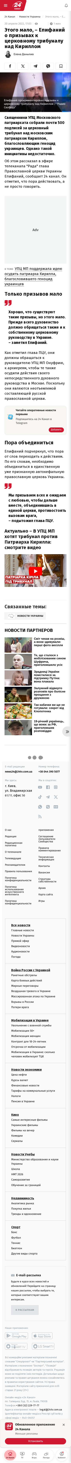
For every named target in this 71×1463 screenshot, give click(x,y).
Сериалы (17, 1141)
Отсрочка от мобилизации (28, 1046)
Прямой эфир (20, 941)
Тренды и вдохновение (26, 1214)
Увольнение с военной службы (31, 1025)
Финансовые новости (25, 1085)
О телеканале (13, 852)
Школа (15, 1169)
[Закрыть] (64, 1425)
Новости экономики (26, 1069)
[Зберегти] (61, 66)
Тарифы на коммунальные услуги (33, 1090)
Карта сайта (45, 894)
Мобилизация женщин (26, 1036)
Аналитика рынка (22, 1203)
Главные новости (22, 930)
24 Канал (10, 16)
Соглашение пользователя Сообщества (46, 839)
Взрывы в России (22, 1001)
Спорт (15, 1227)
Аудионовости (20, 951)
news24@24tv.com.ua (18, 771)
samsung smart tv (43, 1346)
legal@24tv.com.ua (51, 1409)
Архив (42, 888)
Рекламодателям (15, 865)
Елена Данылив (24, 54)
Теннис (16, 1242)
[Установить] (35, 1433)
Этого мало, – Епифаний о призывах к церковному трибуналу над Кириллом (55, 16)
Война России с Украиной (30, 970)
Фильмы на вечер (22, 1130)
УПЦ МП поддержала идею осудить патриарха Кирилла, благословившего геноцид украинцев (33, 276)
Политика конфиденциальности (18, 879)
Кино (15, 1114)
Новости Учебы (23, 1154)
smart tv (16, 1346)
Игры (41, 901)
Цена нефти (19, 1074)
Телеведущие (13, 858)
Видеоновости (20, 946)
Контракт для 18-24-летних (28, 1041)
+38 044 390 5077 (49, 771)
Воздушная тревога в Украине (30, 991)
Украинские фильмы (24, 1125)
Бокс (14, 1232)
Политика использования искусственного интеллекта (14, 891)
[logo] (17, 5)
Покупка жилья (21, 1208)
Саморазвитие (20, 1179)
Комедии (17, 1135)
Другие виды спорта (24, 1253)
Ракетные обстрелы (24, 975)
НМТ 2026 (17, 1174)
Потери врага (20, 1007)
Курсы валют (19, 1080)
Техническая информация (46, 858)
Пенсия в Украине (23, 1101)
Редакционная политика (13, 844)
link (39, 787)
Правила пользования (18, 871)
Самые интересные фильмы (29, 1119)
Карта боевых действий (26, 980)
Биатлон (16, 1248)
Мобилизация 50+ (22, 1030)
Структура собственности (47, 880)
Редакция (10, 836)
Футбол (16, 1237)
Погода (16, 956)
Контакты (44, 866)
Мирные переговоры (24, 985)
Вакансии (44, 872)
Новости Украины (30, 16)
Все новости (20, 925)
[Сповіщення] (66, 5)
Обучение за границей (26, 1185)
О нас (8, 830)
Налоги (16, 1096)
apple (43, 1335)
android (16, 1335)
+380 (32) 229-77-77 (27, 1405)
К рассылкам (25, 1310)
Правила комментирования (49, 849)
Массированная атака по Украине (33, 996)
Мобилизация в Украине (30, 1020)
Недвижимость (22, 1198)
